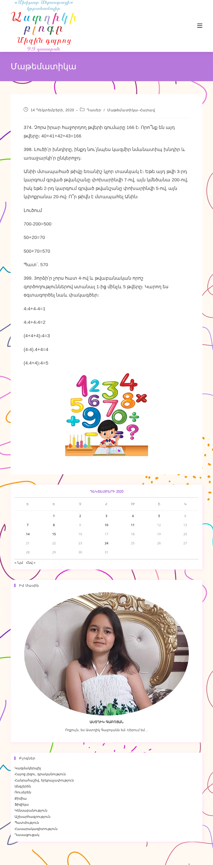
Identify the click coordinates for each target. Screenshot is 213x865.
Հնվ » (30, 563)
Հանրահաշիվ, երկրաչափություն (44, 780)
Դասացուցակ (27, 835)
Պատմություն (27, 823)
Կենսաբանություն (31, 810)
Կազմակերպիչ (28, 768)
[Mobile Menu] (184, 26)
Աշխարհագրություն (32, 817)
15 (54, 534)
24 (106, 543)
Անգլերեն (23, 786)
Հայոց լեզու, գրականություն (40, 774)
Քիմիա (21, 798)
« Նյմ (19, 563)
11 (133, 525)
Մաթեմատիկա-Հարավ (131, 110)
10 (106, 525)
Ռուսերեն (23, 792)
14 (28, 534)
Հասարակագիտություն (36, 829)
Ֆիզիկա (22, 804)
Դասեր (94, 110)
